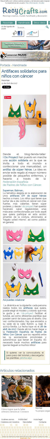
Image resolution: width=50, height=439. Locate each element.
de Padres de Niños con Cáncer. (22, 184)
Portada (5, 65)
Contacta (42, 422)
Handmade (19, 65)
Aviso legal (37, 419)
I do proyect (27, 206)
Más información (32, 3)
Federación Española (15, 181)
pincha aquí (26, 358)
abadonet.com (25, 438)
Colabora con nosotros (10, 422)
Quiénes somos (7, 419)
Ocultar (41, 3)
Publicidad (22, 419)
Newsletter (27, 422)
